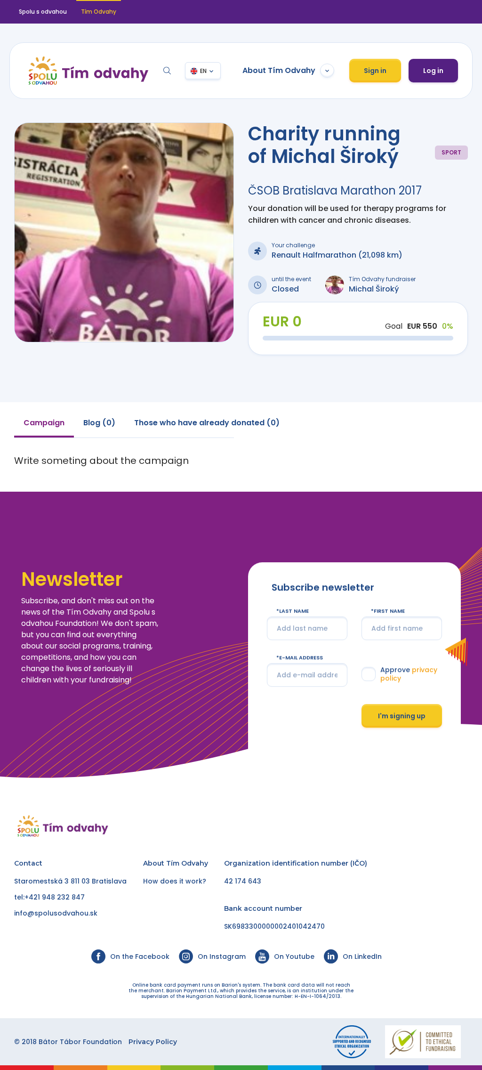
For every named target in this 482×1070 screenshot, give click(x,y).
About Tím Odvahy (278, 70)
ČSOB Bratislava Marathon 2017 (335, 190)
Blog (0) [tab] (99, 422)
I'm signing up (402, 716)
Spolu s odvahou (43, 12)
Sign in (375, 70)
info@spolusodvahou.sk (55, 913)
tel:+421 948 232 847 (49, 897)
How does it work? (174, 881)
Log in (433, 70)
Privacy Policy (153, 1042)
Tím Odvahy (187, 863)
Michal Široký (374, 289)
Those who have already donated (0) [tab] (207, 422)
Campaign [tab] (44, 422)
